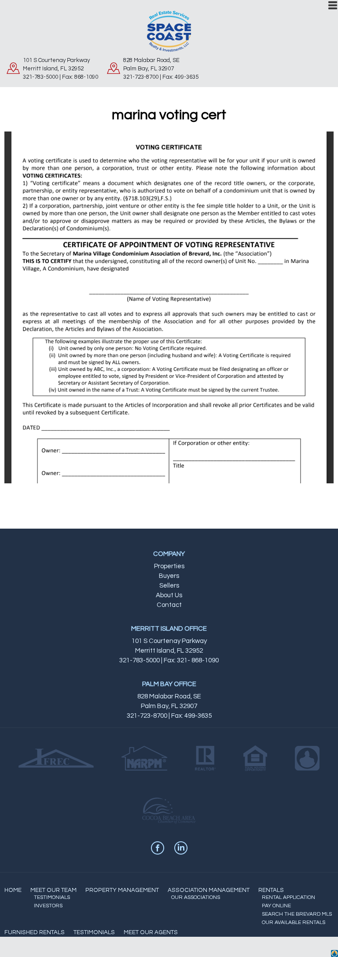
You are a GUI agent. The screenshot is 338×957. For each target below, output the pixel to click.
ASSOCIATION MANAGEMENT (209, 890)
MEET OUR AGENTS (151, 932)
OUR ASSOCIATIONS (195, 897)
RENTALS (271, 890)
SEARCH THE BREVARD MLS (297, 914)
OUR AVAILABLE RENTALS (293, 922)
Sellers (169, 585)
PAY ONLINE (276, 906)
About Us (169, 595)
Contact (169, 605)
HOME (13, 890)
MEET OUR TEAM (53, 890)
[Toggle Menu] (332, 5)
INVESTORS (48, 906)
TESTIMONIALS (52, 897)
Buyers (169, 576)
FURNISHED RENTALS (34, 932)
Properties (169, 566)
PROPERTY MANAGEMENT (122, 890)
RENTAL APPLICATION (288, 897)
